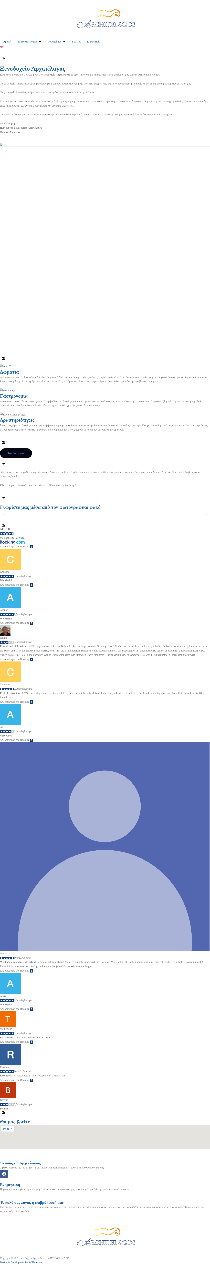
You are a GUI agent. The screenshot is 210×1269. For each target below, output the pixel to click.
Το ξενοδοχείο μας (27, 41)
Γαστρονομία (14, 396)
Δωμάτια (9, 372)
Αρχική (7, 41)
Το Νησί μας (54, 41)
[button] (4, 515)
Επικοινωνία (93, 41)
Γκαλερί (76, 41)
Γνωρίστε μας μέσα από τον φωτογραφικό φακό (50, 507)
